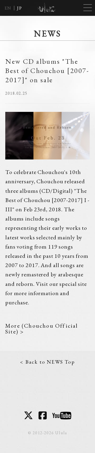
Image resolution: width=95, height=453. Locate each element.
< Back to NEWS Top (47, 361)
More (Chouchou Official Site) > (41, 328)
